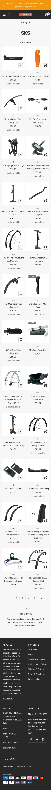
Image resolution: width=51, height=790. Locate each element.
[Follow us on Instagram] (43, 739)
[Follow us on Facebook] (31, 739)
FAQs (30, 654)
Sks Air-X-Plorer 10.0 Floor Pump (38, 259)
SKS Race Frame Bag (38, 350)
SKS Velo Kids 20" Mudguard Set (13, 533)
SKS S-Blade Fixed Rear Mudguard (38, 213)
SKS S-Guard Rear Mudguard (13, 351)
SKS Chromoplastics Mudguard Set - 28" (13, 398)
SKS (13, 73)
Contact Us (33, 649)
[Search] (9, 14)
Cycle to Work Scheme (38, 664)
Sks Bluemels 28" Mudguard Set (38, 444)
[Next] (41, 598)
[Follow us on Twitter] (37, 739)
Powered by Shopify (23, 767)
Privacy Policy (34, 679)
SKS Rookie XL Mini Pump (38, 488)
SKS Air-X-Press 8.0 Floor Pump (13, 213)
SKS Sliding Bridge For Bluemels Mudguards (13, 579)
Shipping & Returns (36, 669)
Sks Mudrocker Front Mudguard (13, 120)
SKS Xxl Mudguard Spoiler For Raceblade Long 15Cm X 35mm (38, 534)
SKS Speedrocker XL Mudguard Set (38, 579)
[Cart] (46, 14)
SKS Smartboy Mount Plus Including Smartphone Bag (38, 167)
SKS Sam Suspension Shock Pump (38, 120)
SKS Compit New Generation (37, 398)
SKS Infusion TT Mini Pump (38, 305)
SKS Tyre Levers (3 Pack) (38, 76)
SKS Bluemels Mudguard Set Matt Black (13, 259)
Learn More (8, 698)
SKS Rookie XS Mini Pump (13, 76)
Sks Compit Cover (13, 488)
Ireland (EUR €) (10, 759)
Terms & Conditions (36, 674)
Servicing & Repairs (36, 659)
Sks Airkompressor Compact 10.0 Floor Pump (13, 444)
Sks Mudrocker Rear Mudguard (13, 305)
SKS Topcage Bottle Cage (13, 165)
